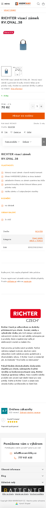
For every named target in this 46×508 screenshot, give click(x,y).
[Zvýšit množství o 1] (41, 106)
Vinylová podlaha (37, 494)
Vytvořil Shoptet (24, 503)
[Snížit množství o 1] (33, 106)
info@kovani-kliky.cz (25, 453)
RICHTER (11, 127)
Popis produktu (11, 141)
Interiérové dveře (22, 494)
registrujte (27, 281)
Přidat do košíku (23, 116)
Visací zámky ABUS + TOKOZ (36, 239)
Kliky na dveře (8, 494)
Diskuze (26, 141)
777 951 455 (25, 457)
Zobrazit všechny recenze (30, 412)
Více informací (16, 88)
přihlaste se (11, 281)
